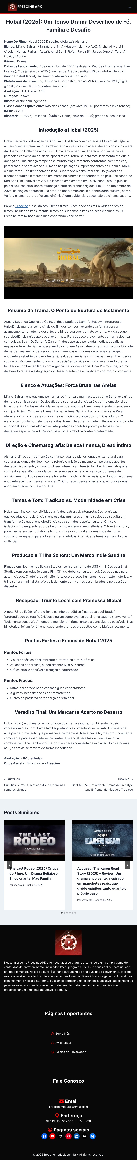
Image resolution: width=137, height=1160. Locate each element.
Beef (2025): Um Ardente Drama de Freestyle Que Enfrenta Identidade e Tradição (102, 784)
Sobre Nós (62, 1033)
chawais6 (19, 885)
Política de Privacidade (70, 1052)
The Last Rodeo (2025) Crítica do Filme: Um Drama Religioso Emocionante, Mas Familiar (34, 873)
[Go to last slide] (9, 865)
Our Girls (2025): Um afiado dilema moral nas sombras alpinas (34, 784)
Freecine (21, 206)
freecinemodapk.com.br (60, 1154)
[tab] (62, 913)
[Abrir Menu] (130, 6)
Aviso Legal (63, 1042)
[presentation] (34, 840)
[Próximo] (127, 865)
